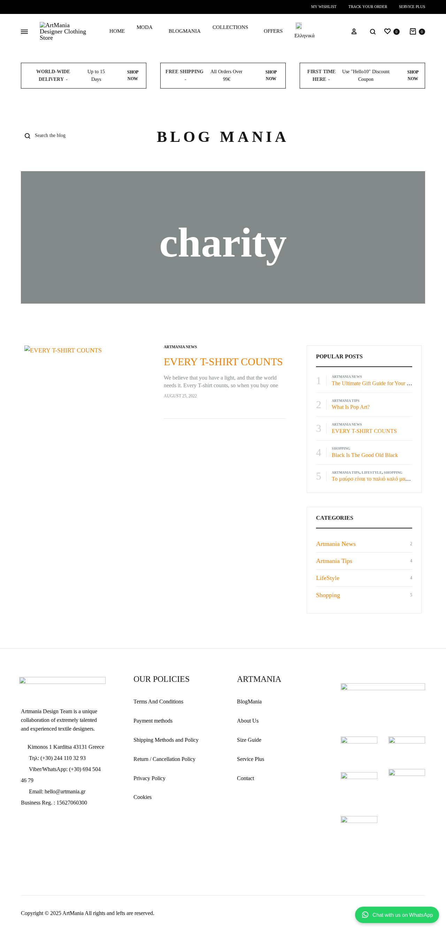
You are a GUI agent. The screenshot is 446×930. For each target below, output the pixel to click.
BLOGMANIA (185, 31)
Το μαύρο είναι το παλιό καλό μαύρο (373, 479)
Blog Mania (223, 136)
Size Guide (249, 740)
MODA (145, 27)
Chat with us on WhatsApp (402, 915)
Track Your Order (367, 7)
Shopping (341, 448)
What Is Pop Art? (351, 407)
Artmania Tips (346, 401)
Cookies (142, 797)
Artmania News (180, 347)
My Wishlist (324, 7)
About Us (248, 721)
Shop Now (132, 75)
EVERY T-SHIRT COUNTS (223, 361)
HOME (117, 31)
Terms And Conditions (158, 701)
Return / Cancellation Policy (164, 759)
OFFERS (273, 31)
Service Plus (412, 7)
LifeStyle (372, 472)
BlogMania (249, 701)
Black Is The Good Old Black (365, 455)
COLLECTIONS (230, 27)
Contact (245, 778)
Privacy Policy (149, 778)
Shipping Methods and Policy (166, 740)
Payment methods (152, 721)
